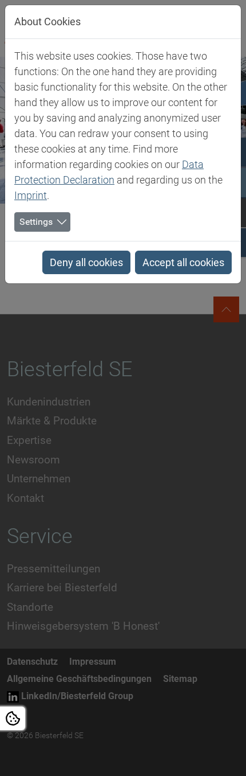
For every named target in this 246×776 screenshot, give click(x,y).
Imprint (30, 195)
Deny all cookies (86, 262)
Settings (36, 221)
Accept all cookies (183, 262)
